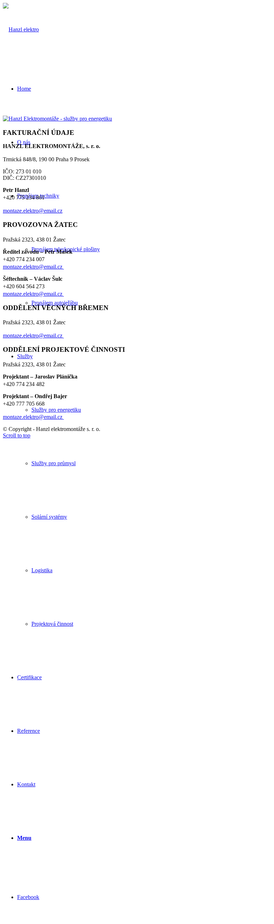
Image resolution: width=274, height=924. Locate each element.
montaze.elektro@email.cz (32, 211)
